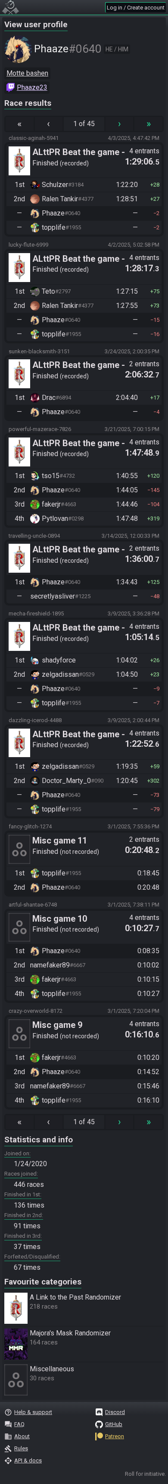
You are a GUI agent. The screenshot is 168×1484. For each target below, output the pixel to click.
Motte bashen (27, 73)
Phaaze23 (32, 87)
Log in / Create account (136, 7)
